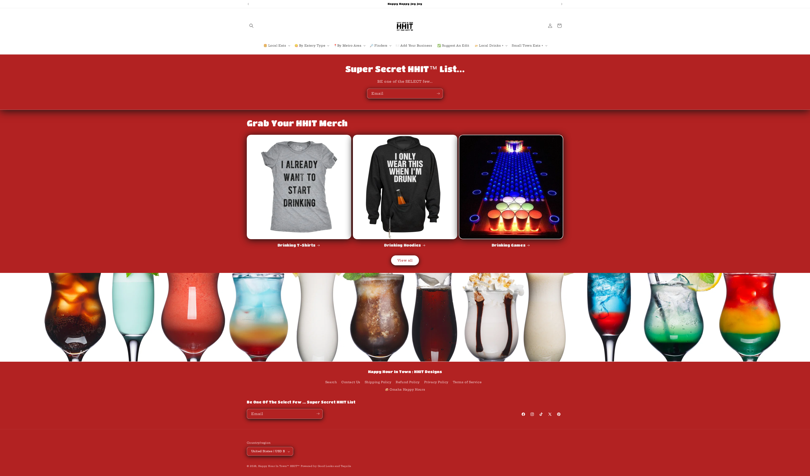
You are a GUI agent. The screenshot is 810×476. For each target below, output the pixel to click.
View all (405, 260)
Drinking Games (508, 245)
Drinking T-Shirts (297, 245)
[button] (251, 25)
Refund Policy (408, 382)
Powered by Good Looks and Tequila (326, 466)
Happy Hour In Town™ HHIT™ (279, 466)
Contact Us (350, 382)
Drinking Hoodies (402, 245)
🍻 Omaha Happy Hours (405, 389)
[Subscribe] (438, 93)
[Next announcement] (561, 4)
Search (331, 382)
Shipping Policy (378, 382)
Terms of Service (467, 382)
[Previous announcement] (248, 4)
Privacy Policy (436, 382)
